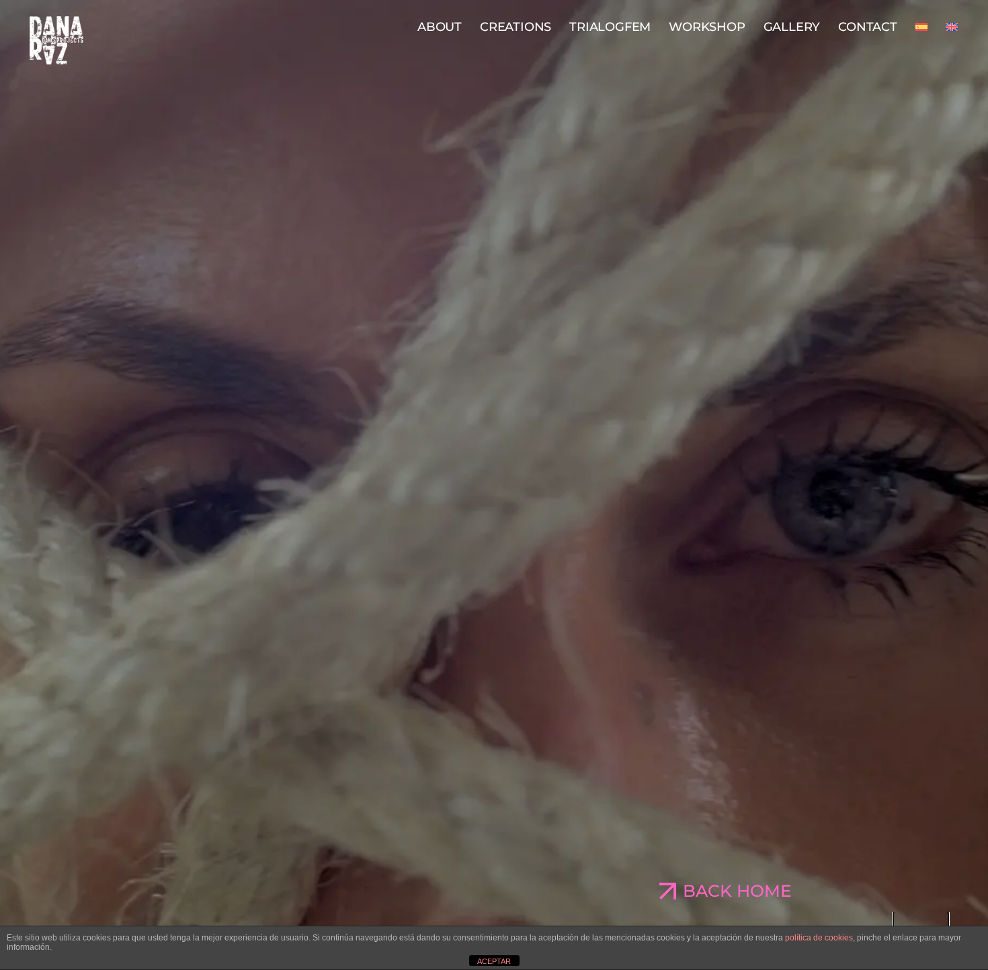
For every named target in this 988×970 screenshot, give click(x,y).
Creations (515, 26)
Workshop (707, 26)
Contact (867, 26)
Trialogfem (610, 26)
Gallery (792, 26)
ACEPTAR (494, 961)
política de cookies (819, 937)
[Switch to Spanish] (921, 26)
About (439, 26)
